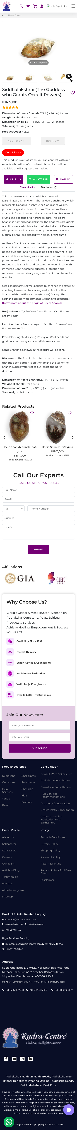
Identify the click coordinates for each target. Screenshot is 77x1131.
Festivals (26, 802)
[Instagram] (22, 1059)
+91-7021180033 (14, 924)
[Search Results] (21, 6)
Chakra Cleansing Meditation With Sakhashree (51, 819)
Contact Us (9, 850)
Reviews (7, 883)
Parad (5, 805)
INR (63, 6)
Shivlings (27, 789)
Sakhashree (9, 844)
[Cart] (35, 6)
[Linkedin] (30, 1059)
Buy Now (52, 141)
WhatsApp (40, 179)
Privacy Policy (49, 844)
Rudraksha (8, 775)
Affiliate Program (13, 890)
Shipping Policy (50, 850)
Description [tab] (28, 187)
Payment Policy (51, 857)
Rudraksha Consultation (56, 780)
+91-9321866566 (38, 989)
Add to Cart (17, 141)
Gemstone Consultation (56, 787)
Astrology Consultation (55, 803)
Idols (24, 795)
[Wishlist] (28, 6)
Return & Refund (51, 863)
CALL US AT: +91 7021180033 (39, 483)
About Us (8, 837)
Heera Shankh (15, 15)
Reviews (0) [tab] (49, 187)
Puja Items (28, 782)
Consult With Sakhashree (56, 774)
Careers (7, 857)
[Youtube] (14, 1059)
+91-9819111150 (36, 924)
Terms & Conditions (53, 837)
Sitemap (7, 896)
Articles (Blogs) (11, 870)
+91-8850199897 (63, 989)
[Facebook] (6, 1059)
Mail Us (65, 179)
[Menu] (73, 6)
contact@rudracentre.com (20, 919)
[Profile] (41, 6)
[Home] (6, 6)
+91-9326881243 (54, 944)
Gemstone (8, 782)
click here (57, 1113)
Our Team (8, 863)
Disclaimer (47, 880)
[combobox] (13, 508)
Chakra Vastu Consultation (57, 809)
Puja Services (7, 790)
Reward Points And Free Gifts (56, 872)
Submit (38, 549)
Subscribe (40, 748)
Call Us (15, 179)
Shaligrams (28, 775)
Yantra (6, 798)
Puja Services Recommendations (53, 795)
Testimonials (10, 876)
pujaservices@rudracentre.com (23, 944)
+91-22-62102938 (14, 989)
